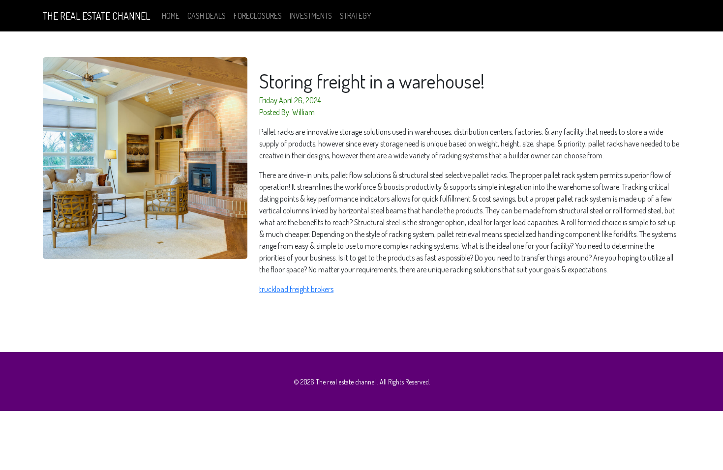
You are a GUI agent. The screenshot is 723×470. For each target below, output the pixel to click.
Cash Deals (206, 16)
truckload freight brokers (296, 289)
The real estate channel (96, 15)
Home (171, 16)
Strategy (355, 16)
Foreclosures (258, 16)
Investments (311, 16)
